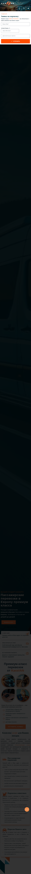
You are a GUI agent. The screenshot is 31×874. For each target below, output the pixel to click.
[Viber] (24, 8)
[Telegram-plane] (28, 8)
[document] (15, 437)
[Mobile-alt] (19, 8)
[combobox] (10, 28)
